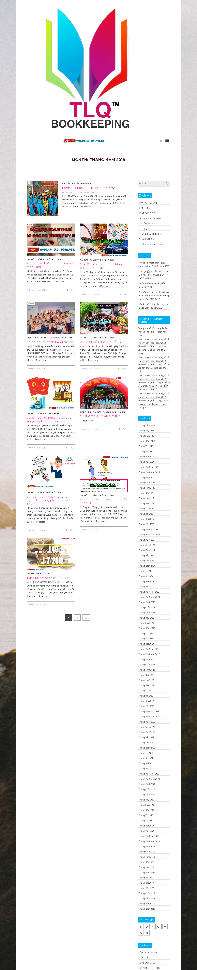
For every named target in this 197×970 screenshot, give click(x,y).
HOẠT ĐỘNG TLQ (147, 213)
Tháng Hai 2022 (146, 700)
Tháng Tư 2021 (145, 752)
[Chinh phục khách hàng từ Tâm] (51, 318)
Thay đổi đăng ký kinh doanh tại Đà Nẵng (152, 350)
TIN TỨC (66, 183)
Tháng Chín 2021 (146, 726)
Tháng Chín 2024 (146, 544)
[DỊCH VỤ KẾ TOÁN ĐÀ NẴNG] (104, 318)
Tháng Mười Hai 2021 (148, 711)
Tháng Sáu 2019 (146, 867)
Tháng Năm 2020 (146, 810)
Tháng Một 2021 (146, 768)
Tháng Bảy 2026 (146, 430)
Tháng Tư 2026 (145, 446)
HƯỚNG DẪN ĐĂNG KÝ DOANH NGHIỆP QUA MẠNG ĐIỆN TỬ (154, 386)
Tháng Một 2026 (146, 461)
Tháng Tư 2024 (145, 570)
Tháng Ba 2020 (145, 820)
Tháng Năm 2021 (146, 747)
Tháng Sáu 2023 (146, 622)
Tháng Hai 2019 (146, 882)
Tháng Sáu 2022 (146, 680)
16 (73, 530)
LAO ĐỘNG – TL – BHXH (150, 218)
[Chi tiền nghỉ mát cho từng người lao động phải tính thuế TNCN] (51, 472)
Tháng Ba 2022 (145, 695)
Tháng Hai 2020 (146, 825)
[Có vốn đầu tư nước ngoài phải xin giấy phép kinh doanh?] (51, 393)
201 (125, 368)
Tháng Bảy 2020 (146, 799)
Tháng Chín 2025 (146, 482)
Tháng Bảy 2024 (146, 555)
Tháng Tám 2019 (146, 856)
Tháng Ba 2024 (145, 576)
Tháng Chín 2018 (146, 893)
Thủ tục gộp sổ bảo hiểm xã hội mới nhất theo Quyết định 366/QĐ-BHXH (153, 275)
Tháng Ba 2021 (145, 758)
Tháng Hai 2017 (146, 903)
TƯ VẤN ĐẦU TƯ (146, 239)
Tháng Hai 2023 (146, 643)
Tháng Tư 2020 (145, 815)
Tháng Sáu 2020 (146, 804)
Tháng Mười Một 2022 (149, 654)
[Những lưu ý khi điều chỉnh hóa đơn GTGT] (104, 473)
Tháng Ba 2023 (145, 638)
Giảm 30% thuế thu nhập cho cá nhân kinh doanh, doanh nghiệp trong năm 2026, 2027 (153, 295)
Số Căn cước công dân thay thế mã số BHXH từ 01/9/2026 (153, 306)
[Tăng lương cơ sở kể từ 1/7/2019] (51, 554)
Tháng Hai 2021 (146, 763)
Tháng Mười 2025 (146, 477)
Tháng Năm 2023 (146, 628)
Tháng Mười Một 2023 (149, 596)
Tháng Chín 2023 (146, 607)
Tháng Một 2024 (146, 586)
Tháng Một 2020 (146, 830)
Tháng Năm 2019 (146, 872)
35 (126, 429)
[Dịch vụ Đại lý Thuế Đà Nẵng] (42, 198)
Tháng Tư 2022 (145, 690)
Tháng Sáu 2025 (146, 498)
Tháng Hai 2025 (146, 518)
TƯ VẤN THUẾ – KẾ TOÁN (49, 259)
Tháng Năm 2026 (146, 441)
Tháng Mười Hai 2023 (148, 591)
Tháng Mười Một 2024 (149, 534)
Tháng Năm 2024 (146, 565)
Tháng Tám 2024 (146, 550)
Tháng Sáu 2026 (146, 435)
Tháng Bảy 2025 (146, 492)
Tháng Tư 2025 (145, 508)
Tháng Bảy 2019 (146, 862)
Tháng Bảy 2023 (146, 617)
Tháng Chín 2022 (146, 664)
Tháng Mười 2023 (146, 602)
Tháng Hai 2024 (146, 581)
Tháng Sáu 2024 (146, 560)
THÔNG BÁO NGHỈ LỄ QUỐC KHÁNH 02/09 (152, 285)
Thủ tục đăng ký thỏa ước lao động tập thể (154, 368)
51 (73, 448)
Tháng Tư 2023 (145, 633)
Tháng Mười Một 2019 (149, 841)
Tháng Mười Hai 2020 (148, 773)
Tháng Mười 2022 (146, 659)
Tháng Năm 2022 (146, 685)
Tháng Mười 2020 (146, 784)
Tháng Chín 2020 (146, 789)
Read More (86, 206)
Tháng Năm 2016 (146, 908)
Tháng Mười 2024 (146, 539)
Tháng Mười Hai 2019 (148, 836)
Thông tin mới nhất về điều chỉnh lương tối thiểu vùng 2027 (153, 264)
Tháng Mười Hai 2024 (148, 529)
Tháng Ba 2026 (145, 451)
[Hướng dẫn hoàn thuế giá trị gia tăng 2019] (51, 240)
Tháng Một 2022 (146, 706)
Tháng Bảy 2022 (146, 674)
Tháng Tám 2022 (146, 669)
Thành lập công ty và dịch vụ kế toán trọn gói (153, 404)
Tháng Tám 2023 (146, 612)
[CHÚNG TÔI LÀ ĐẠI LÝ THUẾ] (104, 392)
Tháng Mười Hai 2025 (148, 467)
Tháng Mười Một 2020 (149, 778)
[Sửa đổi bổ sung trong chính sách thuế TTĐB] (104, 240)
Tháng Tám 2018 (146, 898)
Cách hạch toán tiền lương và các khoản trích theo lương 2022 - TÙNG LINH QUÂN (154, 343)
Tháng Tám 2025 (146, 487)
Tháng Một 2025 (146, 524)
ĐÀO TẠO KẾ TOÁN (147, 202)
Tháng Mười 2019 (146, 846)
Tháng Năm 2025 (146, 503)
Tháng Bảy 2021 (146, 737)
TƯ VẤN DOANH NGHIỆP (83, 183)
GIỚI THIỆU (32, 338)
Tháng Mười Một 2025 (149, 472)
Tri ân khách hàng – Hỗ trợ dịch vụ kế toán (153, 332)
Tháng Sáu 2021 (146, 742)
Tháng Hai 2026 (146, 456)
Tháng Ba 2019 (145, 877)
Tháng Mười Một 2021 (149, 716)
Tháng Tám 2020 (146, 794)
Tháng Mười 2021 (146, 721)
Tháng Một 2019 (146, 888)
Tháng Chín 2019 (146, 851)
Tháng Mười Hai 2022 (148, 648)
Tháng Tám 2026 (146, 425)
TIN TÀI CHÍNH (34, 573)
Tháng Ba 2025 (145, 513)
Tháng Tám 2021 (146, 732)
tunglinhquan (91, 192)
